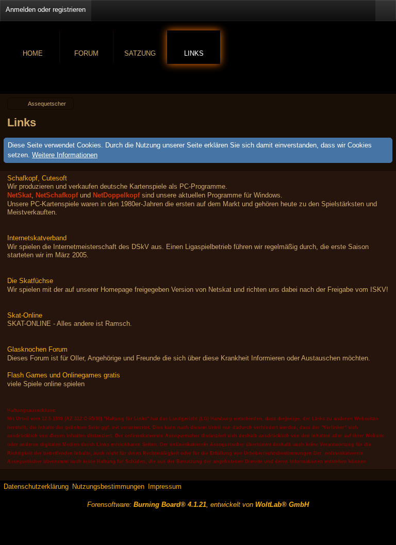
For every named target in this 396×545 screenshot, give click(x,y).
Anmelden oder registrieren (46, 9)
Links (194, 53)
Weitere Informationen (64, 155)
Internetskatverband (37, 238)
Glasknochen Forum (37, 349)
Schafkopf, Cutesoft (37, 178)
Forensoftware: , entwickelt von (198, 504)
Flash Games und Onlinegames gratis (63, 375)
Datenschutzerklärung (36, 486)
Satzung (140, 53)
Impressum (165, 486)
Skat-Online (24, 315)
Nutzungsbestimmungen (108, 486)
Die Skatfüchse (30, 281)
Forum (86, 53)
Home (33, 53)
